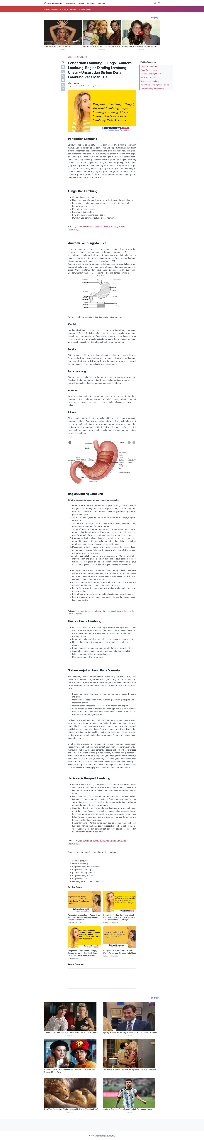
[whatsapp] (63, 76)
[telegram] (63, 80)
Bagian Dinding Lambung (150, 77)
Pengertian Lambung (149, 66)
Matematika (70, 3)
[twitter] (63, 71)
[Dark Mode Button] (154, 3)
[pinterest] (63, 85)
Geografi (101, 3)
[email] (63, 89)
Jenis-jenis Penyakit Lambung (152, 88)
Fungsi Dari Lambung (149, 70)
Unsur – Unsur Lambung (150, 81)
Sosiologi (91, 3)
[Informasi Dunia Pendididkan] (53, 3)
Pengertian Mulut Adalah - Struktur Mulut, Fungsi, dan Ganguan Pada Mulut (119, 952)
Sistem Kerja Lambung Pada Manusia (155, 85)
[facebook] (63, 67)
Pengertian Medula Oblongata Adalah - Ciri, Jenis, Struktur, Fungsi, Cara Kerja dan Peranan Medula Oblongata (119, 917)
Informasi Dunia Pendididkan (105, 1135)
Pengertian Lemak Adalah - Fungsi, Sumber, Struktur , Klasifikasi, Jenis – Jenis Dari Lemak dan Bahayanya (83, 953)
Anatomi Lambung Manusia (151, 74)
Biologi (81, 3)
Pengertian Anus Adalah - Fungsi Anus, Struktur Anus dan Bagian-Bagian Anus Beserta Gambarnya (84, 917)
